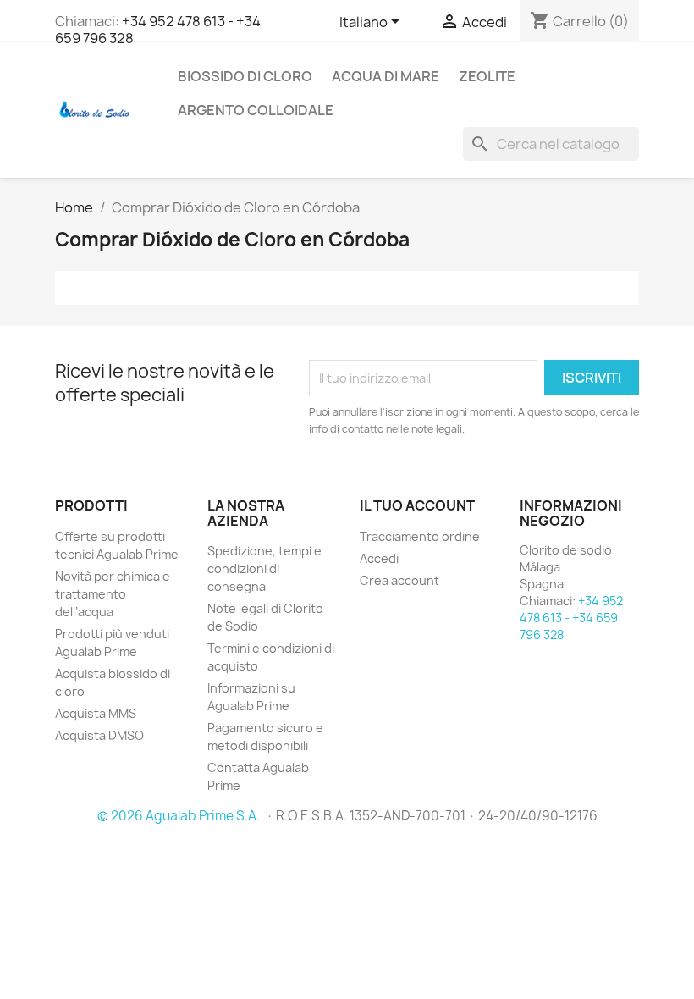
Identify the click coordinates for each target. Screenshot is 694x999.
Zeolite (487, 76)
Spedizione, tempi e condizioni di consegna (264, 568)
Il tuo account (417, 505)
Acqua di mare (385, 76)
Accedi (379, 558)
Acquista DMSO (99, 735)
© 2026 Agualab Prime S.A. (179, 816)
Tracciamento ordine (420, 536)
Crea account (399, 580)
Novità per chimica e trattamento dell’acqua (112, 594)
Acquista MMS (95, 713)
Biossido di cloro (245, 76)
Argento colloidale (255, 110)
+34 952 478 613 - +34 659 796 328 (158, 29)
